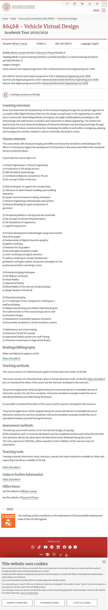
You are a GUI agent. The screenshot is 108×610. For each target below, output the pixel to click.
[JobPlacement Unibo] (60, 554)
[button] (71, 10)
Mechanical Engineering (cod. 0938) (73, 76)
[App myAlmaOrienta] (54, 554)
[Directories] (75, 4)
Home (5, 18)
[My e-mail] (97, 4)
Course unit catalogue (67, 18)
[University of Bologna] (18, 7)
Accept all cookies (81, 603)
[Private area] (90, 4)
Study (13, 18)
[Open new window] (33, 547)
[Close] (104, 562)
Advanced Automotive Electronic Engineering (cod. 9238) (71, 79)
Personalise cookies (49, 603)
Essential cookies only (17, 603)
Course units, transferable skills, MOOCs (37, 18)
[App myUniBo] (48, 554)
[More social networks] (75, 547)
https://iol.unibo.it (11, 358)
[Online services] (83, 4)
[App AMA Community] (67, 554)
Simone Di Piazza (45, 52)
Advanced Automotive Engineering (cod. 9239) (65, 83)
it (104, 3)
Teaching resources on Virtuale (25, 94)
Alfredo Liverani (19, 43)
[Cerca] (67, 4)
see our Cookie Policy (29, 593)
